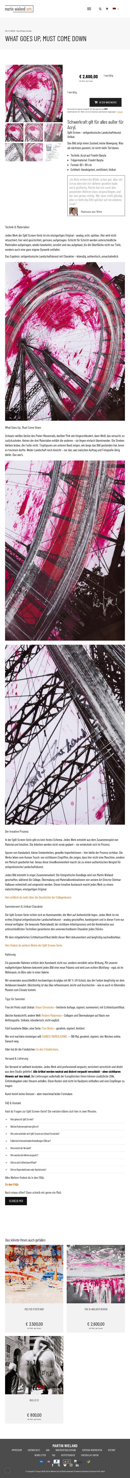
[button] (100, 7)
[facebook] (52, 1465)
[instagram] (71, 1465)
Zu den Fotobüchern (47, 1049)
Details (120, 111)
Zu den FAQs (11, 1184)
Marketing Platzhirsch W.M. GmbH (93, 1471)
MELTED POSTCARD (34, 1309)
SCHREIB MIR (16, 1201)
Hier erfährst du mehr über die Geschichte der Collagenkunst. (38, 897)
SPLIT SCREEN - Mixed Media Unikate (18, 31)
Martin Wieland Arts (52, 1471)
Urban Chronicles (44, 1007)
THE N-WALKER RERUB (95, 1309)
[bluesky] (65, 1465)
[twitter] (59, 1465)
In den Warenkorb (107, 102)
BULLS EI (34, 1400)
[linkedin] (77, 1465)
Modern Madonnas (51, 1015)
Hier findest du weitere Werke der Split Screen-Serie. (34, 945)
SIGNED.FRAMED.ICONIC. (55, 1036)
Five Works (48, 1028)
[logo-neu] (19, 6)
